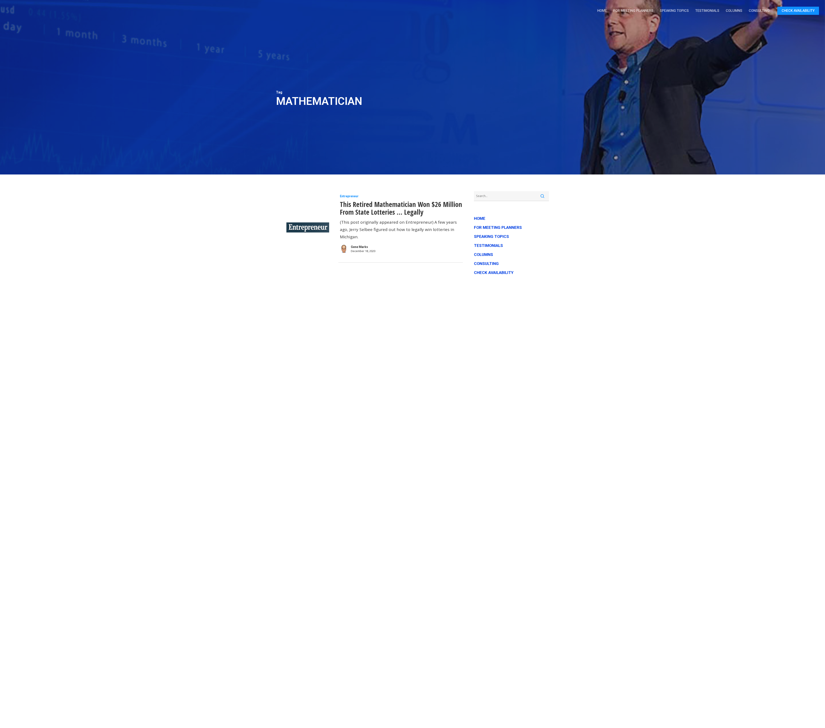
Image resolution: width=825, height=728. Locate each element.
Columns (483, 254)
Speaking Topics (491, 236)
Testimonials (488, 245)
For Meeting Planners (498, 227)
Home (479, 218)
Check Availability (493, 272)
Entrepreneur (349, 196)
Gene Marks (359, 247)
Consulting (486, 263)
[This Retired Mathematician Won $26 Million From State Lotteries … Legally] (307, 227)
